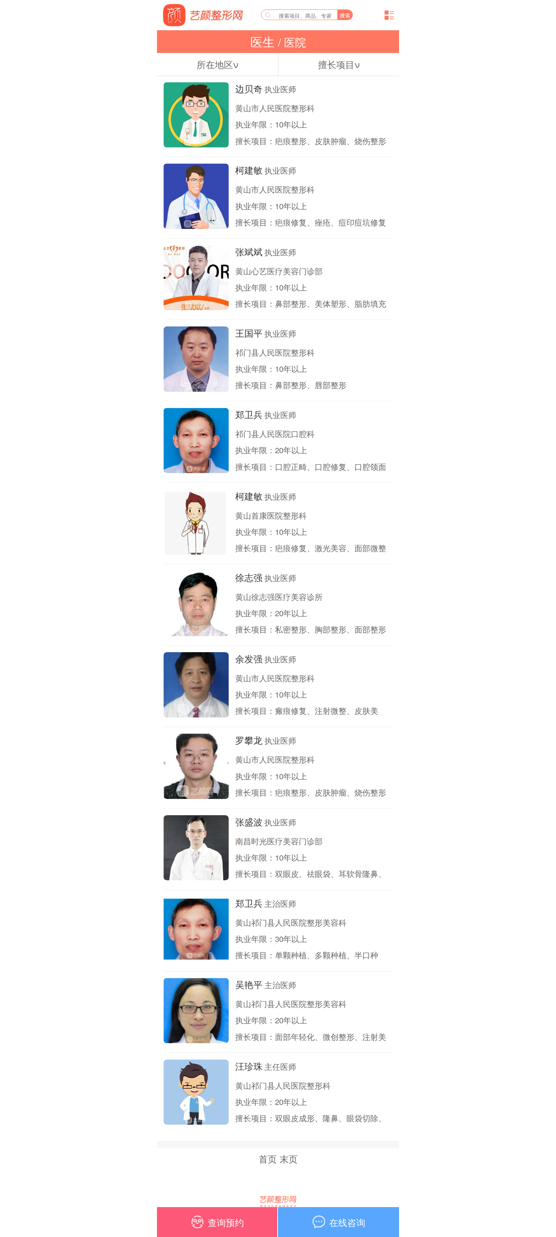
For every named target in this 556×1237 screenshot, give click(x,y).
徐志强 (248, 577)
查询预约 (226, 1222)
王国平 (248, 332)
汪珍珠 (248, 1066)
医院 (293, 42)
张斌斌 (248, 251)
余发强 (248, 658)
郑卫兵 (248, 414)
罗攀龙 (248, 739)
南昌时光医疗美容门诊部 (279, 841)
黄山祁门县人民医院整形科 (283, 1085)
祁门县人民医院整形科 (275, 352)
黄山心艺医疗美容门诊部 (279, 271)
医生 (264, 41)
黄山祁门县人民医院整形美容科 (290, 922)
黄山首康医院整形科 (271, 515)
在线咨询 (347, 1222)
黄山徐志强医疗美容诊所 (279, 596)
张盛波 (248, 821)
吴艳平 (248, 984)
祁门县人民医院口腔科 (275, 433)
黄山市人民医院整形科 (275, 107)
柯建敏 (248, 169)
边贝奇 (248, 88)
